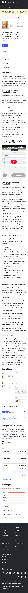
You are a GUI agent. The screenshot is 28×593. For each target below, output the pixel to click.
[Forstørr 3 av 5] (24, 373)
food (14, 472)
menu (20, 472)
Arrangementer (19, 543)
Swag (17, 549)
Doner (17, 546)
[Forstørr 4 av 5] (24, 388)
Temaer (17, 530)
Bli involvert (18, 541)
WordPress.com (7, 554)
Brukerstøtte (6, 67)
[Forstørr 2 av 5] (11, 383)
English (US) (23, 468)
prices (24, 472)
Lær (3, 541)
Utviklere (4, 546)
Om (3, 527)
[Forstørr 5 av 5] (24, 398)
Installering (6, 59)
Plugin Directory (6, 7)
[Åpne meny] (25, 2)
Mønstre (17, 535)
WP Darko (6, 41)
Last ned (5, 45)
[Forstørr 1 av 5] (11, 373)
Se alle (24, 506)
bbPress (5, 559)
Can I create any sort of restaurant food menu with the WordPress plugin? (9, 418)
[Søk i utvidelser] (18, 17)
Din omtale (5, 506)
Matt (4, 557)
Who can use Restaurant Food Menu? (8, 411)
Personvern (5, 535)
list (17, 472)
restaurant (23, 475)
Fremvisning (18, 527)
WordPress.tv (6, 549)
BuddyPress (6, 562)
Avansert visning (6, 479)
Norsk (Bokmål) (9, 569)
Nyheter (4, 530)
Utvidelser (18, 533)
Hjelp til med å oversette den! (15, 12)
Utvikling (5, 63)
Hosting (4, 533)
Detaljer (5, 51)
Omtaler (5, 55)
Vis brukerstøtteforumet (8, 518)
